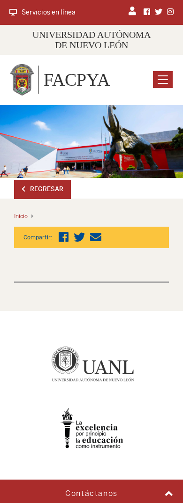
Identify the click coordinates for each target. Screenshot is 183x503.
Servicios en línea (49, 12)
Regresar (46, 188)
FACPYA (77, 79)
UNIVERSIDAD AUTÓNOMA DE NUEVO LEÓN (91, 40)
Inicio (21, 216)
